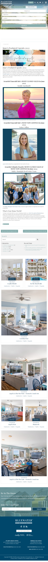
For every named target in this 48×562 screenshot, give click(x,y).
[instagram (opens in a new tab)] (24, 526)
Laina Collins (5, 164)
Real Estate (6, 224)
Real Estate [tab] (31, 7)
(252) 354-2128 (39, 549)
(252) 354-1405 (17, 547)
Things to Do (6, 248)
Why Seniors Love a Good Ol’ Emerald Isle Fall (35, 246)
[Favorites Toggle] (40, 2)
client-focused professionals (35, 213)
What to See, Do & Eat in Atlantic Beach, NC (35, 247)
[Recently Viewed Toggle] (38, 2)
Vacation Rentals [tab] (18, 7)
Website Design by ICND (31, 558)
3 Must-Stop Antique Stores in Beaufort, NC (34, 231)
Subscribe (39, 509)
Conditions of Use (22, 558)
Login (30, 2)
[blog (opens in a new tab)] (26, 526)
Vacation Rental (6, 249)
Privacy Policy (14, 558)
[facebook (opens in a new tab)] (21, 526)
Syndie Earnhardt (7, 119)
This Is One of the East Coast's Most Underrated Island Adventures (33, 250)
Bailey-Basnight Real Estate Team (13, 206)
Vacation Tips (6, 251)
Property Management (8, 245)
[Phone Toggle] (43, 2)
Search (24, 25)
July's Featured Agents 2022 (10, 231)
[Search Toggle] (35, 2)
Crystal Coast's (6, 74)
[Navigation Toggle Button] (46, 2)
